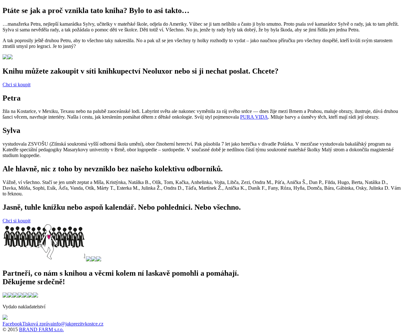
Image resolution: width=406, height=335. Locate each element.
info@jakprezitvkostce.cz (78, 323)
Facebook (12, 323)
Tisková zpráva (37, 323)
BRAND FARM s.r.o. (41, 329)
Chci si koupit (16, 84)
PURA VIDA (254, 117)
